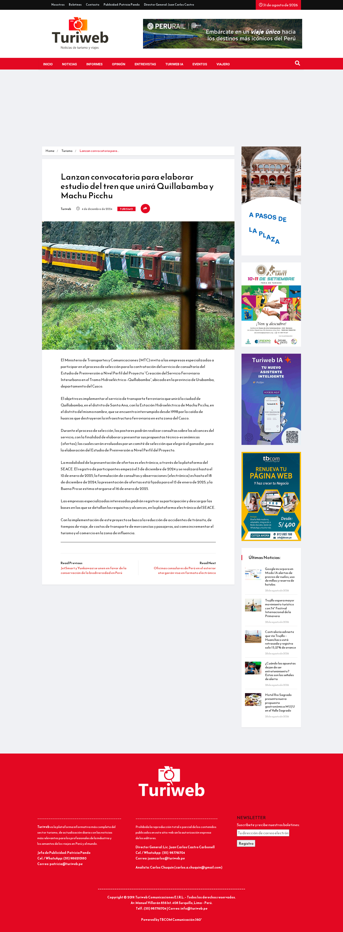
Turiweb (66, 209)
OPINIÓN (118, 64)
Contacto (92, 5)
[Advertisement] (172, 111)
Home (50, 150)
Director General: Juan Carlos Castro (169, 5)
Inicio (48, 64)
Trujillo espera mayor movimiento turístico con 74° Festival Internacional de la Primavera (279, 608)
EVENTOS (199, 64)
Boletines (75, 5)
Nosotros (58, 5)
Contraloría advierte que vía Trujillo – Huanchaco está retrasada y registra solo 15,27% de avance (280, 639)
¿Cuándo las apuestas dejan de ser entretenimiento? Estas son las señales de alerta (280, 671)
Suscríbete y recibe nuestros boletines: (268, 824)
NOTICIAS (69, 64)
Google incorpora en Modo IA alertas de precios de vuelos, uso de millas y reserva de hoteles (280, 576)
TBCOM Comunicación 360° (181, 919)
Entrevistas (145, 64)
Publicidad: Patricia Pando (122, 5)
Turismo (67, 150)
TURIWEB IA (174, 64)
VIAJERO (223, 64)
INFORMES (94, 64)
